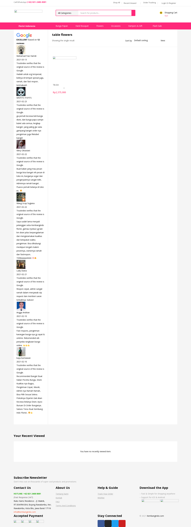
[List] (172, 40)
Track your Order (105, 493)
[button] (116, 2)
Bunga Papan (62, 26)
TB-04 (55, 85)
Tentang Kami (62, 493)
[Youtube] (122, 523)
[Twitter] (115, 523)
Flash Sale (157, 26)
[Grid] (168, 40)
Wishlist (101, 497)
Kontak (59, 497)
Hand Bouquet (82, 26)
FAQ (58, 501)
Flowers (100, 26)
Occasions (116, 26)
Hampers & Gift (135, 26)
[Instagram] (108, 523)
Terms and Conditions (66, 505)
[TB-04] (64, 68)
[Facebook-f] (101, 523)
